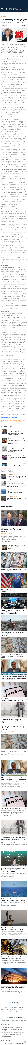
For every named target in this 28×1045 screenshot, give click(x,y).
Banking (21, 1007)
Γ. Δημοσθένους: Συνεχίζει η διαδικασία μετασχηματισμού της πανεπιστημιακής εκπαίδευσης (13, 415)
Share (23, 25)
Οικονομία (15, 1007)
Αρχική (9, 1020)
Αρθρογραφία (14, 1011)
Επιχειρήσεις (7, 1007)
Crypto (20, 1009)
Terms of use (15, 1020)
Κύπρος (4, 17)
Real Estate (4, 1009)
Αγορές (25, 1009)
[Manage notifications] (25, 1042)
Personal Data (22, 1020)
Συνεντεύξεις (13, 1009)
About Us (4, 1020)
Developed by (10, 1017)
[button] (2, 9)
